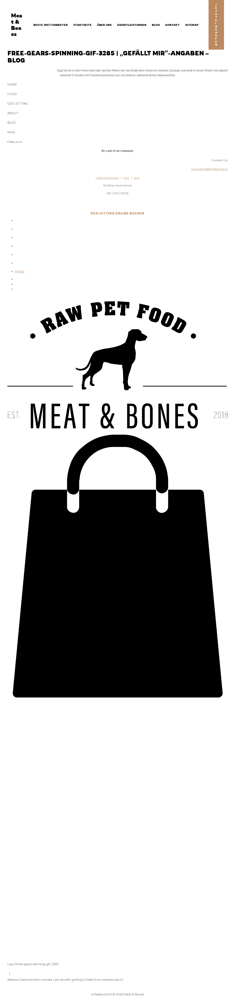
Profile (20, 271)
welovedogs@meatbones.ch (209, 169)
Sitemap (191, 25)
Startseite (82, 25)
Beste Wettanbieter (50, 25)
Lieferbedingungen (107, 177)
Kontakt (172, 25)
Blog (156, 25)
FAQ (126, 177)
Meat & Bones (16, 24)
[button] (216, 25)
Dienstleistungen (131, 25)
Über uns (104, 25)
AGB (136, 177)
